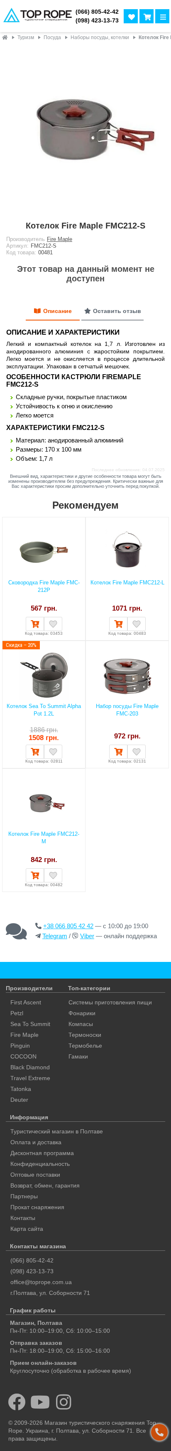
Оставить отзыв (117, 311)
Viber (87, 935)
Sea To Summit (30, 1024)
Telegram (54, 935)
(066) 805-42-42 (97, 12)
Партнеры (24, 1196)
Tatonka (20, 1089)
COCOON (23, 1056)
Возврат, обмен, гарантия (45, 1185)
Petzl (16, 1013)
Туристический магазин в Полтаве (56, 1131)
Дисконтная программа (42, 1153)
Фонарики (81, 1013)
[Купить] (35, 624)
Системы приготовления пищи (110, 1002)
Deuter (19, 1099)
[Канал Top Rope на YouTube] (40, 1402)
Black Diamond (30, 1067)
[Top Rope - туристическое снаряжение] (36, 16)
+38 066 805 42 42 (68, 925)
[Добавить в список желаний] (53, 624)
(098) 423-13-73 (97, 20)
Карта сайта (26, 1228)
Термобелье (85, 1045)
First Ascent (25, 1002)
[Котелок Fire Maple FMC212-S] (85, 129)
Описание (57, 311)
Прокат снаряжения (37, 1207)
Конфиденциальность (40, 1163)
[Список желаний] (131, 16)
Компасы (80, 1024)
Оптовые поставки (35, 1174)
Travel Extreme (30, 1078)
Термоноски (84, 1034)
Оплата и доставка (35, 1142)
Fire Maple (59, 239)
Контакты (22, 1218)
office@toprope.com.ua (41, 1282)
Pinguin (20, 1045)
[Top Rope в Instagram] (64, 1402)
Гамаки (78, 1056)
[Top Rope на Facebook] (17, 1402)
